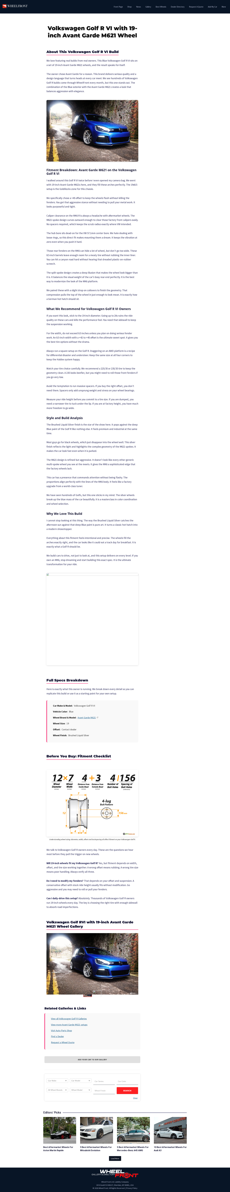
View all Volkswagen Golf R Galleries (69, 1018)
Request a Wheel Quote (62, 1042)
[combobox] (57, 1081)
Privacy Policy (131, 1188)
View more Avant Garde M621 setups (69, 1024)
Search (127, 1090)
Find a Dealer (57, 1036)
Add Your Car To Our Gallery (92, 1059)
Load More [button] (115, 1158)
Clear (135, 1098)
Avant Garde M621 (87, 717)
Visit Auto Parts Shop (61, 1030)
